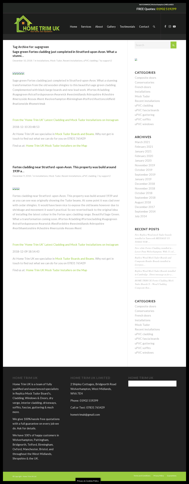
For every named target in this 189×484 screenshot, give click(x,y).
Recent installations (73, 60)
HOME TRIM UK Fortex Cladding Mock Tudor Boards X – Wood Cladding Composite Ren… (154, 284)
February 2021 (144, 146)
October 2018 (143, 193)
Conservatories (144, 82)
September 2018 (145, 197)
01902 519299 (166, 9)
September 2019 (145, 174)
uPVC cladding (90, 60)
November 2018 (145, 188)
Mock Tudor (56, 60)
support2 (107, 60)
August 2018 (143, 202)
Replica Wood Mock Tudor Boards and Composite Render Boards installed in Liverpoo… (153, 261)
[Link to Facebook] (165, 26)
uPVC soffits (143, 119)
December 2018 (145, 183)
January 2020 (143, 160)
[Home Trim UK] (37, 26)
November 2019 (145, 165)
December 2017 (145, 207)
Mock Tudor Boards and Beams (74, 134)
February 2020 (144, 156)
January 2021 (143, 151)
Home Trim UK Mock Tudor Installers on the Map (56, 145)
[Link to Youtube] (174, 26)
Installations (43, 60)
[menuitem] (73, 26)
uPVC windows (144, 124)
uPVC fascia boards (147, 110)
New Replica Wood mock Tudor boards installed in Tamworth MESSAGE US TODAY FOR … (153, 238)
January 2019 (143, 179)
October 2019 (143, 169)
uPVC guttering (144, 114)
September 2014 (145, 211)
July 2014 (141, 216)
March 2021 (142, 142)
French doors (143, 87)
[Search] (154, 26)
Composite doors (145, 77)
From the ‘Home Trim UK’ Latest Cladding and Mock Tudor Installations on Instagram (65, 120)
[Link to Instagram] (170, 26)
